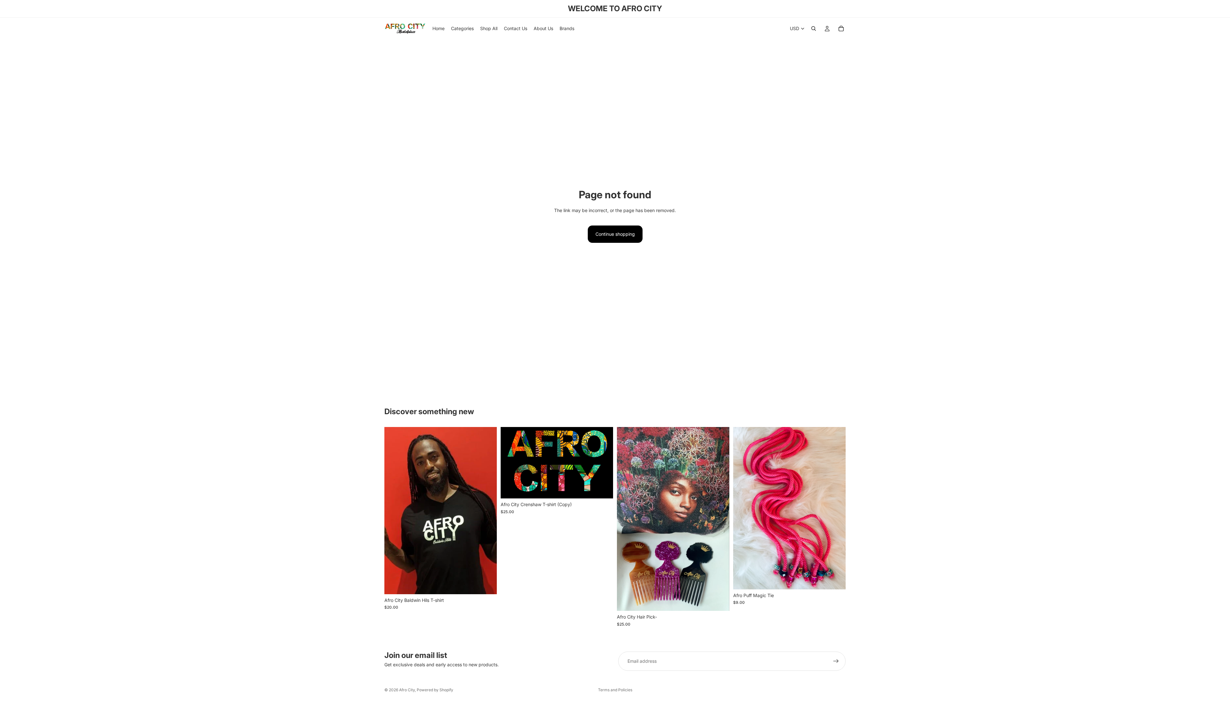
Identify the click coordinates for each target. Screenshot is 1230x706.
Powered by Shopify (435, 689)
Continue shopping (615, 234)
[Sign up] (836, 661)
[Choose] (487, 584)
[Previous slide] (626, 519)
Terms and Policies (615, 689)
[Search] (814, 28)
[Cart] (841, 28)
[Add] (835, 579)
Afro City (407, 689)
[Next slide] (719, 519)
